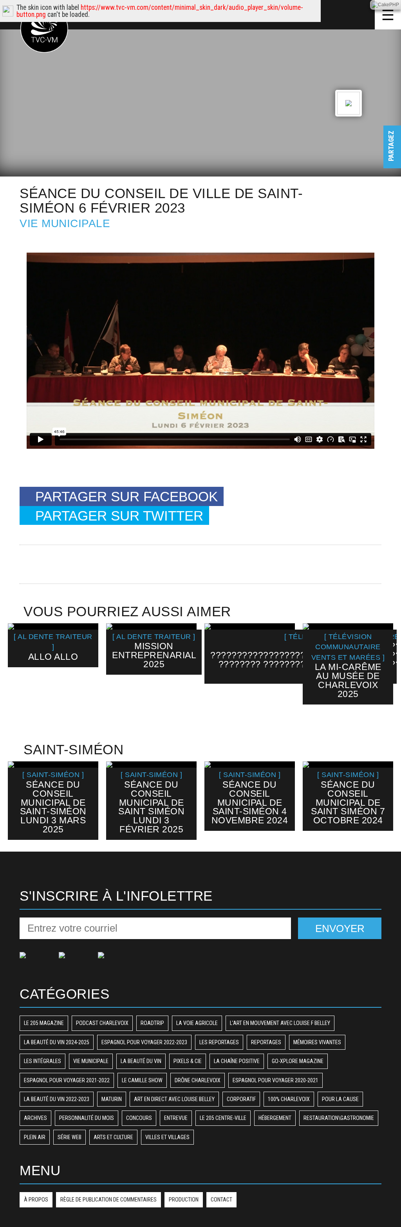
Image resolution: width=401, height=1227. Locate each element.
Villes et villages (167, 1137)
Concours (139, 1118)
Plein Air (34, 1137)
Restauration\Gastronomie (338, 1118)
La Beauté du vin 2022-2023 (56, 1099)
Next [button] (382, 672)
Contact (221, 1199)
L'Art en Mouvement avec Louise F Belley (280, 1023)
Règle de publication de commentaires (108, 1199)
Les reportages (219, 1042)
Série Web (69, 1137)
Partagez (391, 153)
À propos (36, 1199)
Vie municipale (65, 223)
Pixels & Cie (187, 1061)
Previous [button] (18, 672)
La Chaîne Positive (237, 1061)
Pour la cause (340, 1099)
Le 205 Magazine (44, 1023)
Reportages (266, 1042)
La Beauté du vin (141, 1061)
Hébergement (274, 1118)
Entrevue (176, 1118)
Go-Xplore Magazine (297, 1061)
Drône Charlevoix (197, 1080)
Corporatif (241, 1099)
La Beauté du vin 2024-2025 (56, 1042)
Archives (35, 1118)
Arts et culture (113, 1137)
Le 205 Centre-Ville (223, 1118)
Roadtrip (152, 1023)
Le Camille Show (142, 1080)
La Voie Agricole (197, 1023)
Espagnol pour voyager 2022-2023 (144, 1042)
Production (184, 1199)
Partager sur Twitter (119, 515)
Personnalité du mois (86, 1118)
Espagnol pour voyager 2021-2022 (67, 1080)
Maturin (111, 1099)
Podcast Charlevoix (102, 1023)
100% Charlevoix (289, 1099)
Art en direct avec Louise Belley (174, 1099)
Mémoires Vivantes (317, 1042)
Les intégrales (42, 1061)
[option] (53, 645)
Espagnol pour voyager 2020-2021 (275, 1080)
